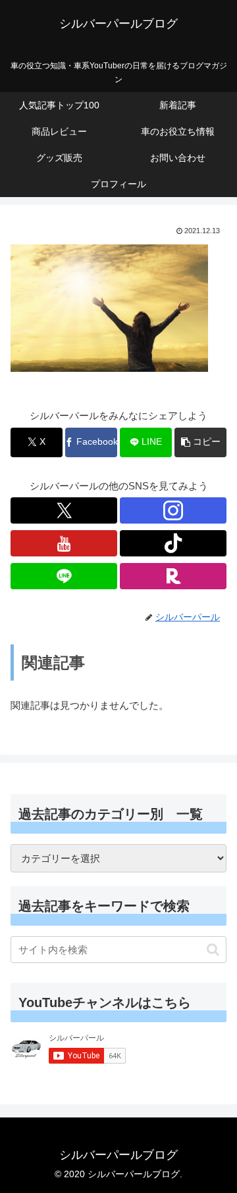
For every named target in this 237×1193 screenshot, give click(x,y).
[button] (200, 442)
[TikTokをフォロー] (173, 543)
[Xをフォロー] (64, 510)
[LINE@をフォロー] (64, 576)
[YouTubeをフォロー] (64, 543)
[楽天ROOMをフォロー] (173, 576)
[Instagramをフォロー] (173, 510)
